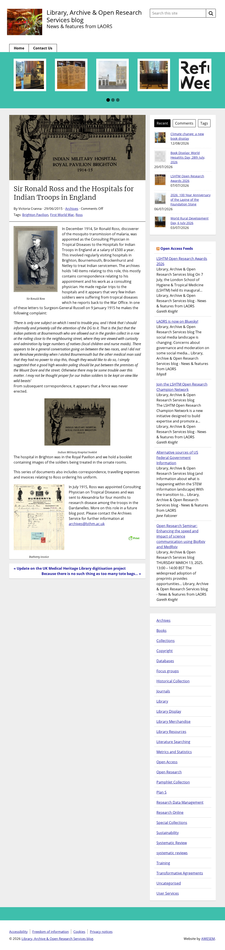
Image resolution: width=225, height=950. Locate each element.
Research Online (169, 812)
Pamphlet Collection (173, 782)
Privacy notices (101, 931)
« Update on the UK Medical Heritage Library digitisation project (70, 568)
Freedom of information (50, 931)
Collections (165, 640)
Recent (162, 123)
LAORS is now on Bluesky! (177, 321)
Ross (79, 214)
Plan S (161, 792)
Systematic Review (171, 842)
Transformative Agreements (179, 873)
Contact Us (42, 48)
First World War (62, 214)
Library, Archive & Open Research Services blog (94, 16)
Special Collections (171, 822)
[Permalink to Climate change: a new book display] (160, 137)
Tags (204, 123)
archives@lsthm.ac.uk (87, 523)
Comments (184, 123)
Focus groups (167, 671)
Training (163, 863)
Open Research (169, 772)
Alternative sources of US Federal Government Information (177, 457)
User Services (167, 893)
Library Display (168, 711)
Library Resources (171, 731)
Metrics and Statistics (174, 751)
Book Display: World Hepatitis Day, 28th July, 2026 (188, 157)
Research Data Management (179, 802)
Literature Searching (173, 741)
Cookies (79, 931)
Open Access (167, 762)
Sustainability (167, 832)
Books (161, 630)
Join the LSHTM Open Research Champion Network (181, 387)
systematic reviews (172, 852)
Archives (71, 208)
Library (162, 701)
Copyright (164, 650)
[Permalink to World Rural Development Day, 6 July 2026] (160, 222)
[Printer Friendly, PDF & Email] (134, 536)
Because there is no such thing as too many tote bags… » (91, 573)
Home (19, 48)
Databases (165, 660)
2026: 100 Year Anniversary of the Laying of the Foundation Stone (190, 199)
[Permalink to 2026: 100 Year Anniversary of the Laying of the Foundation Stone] (160, 199)
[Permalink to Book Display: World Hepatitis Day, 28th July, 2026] (160, 156)
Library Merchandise (173, 721)
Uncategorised (168, 883)
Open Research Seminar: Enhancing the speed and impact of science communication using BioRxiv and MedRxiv (180, 536)
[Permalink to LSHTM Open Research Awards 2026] (160, 180)
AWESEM (208, 938)
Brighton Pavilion (35, 214)
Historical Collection (173, 681)
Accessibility (18, 931)
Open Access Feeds (176, 248)
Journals (163, 691)
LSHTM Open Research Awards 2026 (181, 261)
